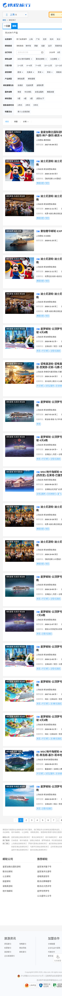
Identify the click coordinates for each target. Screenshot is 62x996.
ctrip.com (46, 972)
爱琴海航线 (46, 841)
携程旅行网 (17, 5)
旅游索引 (7, 952)
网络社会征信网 (46, 985)
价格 (25, 122)
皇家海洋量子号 (44, 866)
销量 (16, 122)
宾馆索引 (7, 944)
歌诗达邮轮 (8, 871)
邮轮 (4, 20)
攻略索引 (22, 944)
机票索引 (7, 948)
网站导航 (22, 948)
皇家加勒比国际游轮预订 (20, 837)
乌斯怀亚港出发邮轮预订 (39, 847)
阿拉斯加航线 (57, 841)
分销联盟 (51, 944)
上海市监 (32, 985)
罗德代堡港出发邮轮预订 (37, 844)
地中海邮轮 (8, 891)
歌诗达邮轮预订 (38, 837)
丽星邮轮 (7, 881)
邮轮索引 (22, 952)
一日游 (7, 26)
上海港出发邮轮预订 (19, 844)
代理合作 (51, 952)
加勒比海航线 (35, 841)
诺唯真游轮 (8, 886)
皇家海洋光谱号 (44, 871)
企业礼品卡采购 (54, 948)
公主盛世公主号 (44, 896)
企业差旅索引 (9, 956)
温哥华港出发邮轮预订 (20, 850)
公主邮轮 (7, 876)
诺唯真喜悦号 (43, 876)
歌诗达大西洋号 (44, 886)
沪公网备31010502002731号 (32, 976)
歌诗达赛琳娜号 (44, 881)
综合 (7, 122)
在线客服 (57, 961)
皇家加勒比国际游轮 (12, 866)
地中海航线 (24, 841)
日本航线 (14, 841)
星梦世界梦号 (43, 891)
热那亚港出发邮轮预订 (20, 847)
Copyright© (29, 972)
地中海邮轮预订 (51, 837)
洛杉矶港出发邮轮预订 (38, 850)
